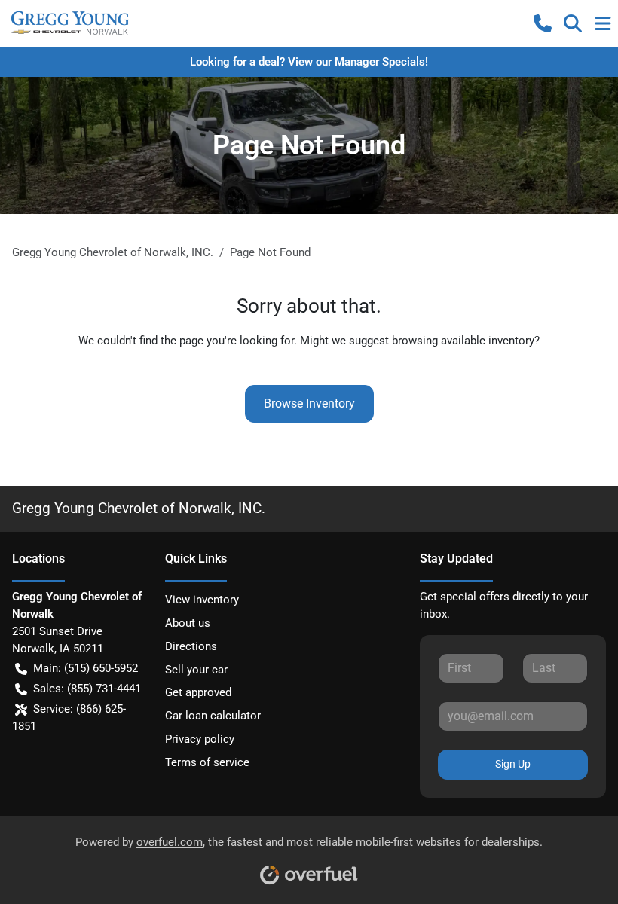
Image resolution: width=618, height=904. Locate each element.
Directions (191, 646)
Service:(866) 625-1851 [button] (69, 717)
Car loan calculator (213, 715)
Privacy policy (199, 739)
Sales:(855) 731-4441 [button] (87, 688)
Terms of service (207, 762)
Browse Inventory (309, 403)
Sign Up (513, 764)
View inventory (202, 599)
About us (187, 623)
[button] (543, 23)
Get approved (198, 692)
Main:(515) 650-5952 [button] (85, 668)
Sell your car (196, 669)
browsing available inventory (463, 340)
